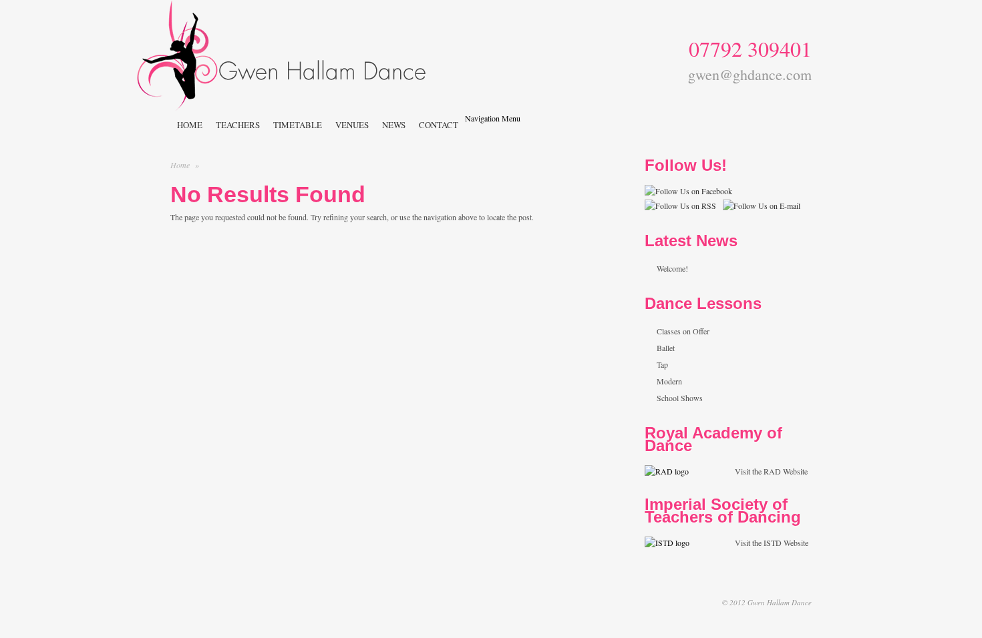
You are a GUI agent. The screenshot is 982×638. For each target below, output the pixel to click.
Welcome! (672, 268)
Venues (352, 125)
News (393, 125)
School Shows (680, 397)
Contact (438, 125)
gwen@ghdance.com (750, 73)
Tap (662, 364)
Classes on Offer (683, 331)
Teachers (238, 125)
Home (189, 125)
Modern (669, 381)
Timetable (297, 125)
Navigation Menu (492, 118)
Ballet (666, 347)
